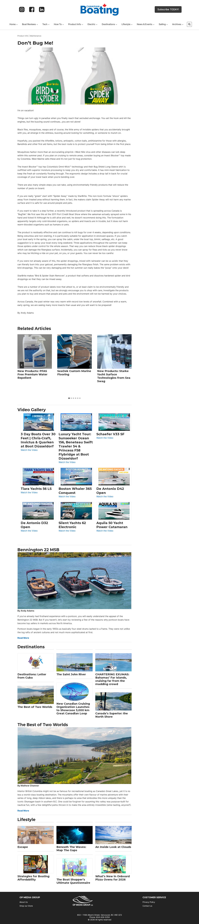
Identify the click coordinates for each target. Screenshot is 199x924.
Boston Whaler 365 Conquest (75, 491)
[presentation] (34, 351)
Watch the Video (29, 450)
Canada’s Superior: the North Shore (111, 715)
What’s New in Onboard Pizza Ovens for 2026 (112, 878)
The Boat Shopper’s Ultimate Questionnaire (73, 881)
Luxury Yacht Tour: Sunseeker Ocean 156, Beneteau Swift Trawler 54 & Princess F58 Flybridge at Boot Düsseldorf (76, 446)
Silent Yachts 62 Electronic (72, 525)
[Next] (127, 365)
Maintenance (35, 36)
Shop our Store (26, 906)
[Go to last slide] (22, 365)
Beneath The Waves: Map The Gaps (71, 848)
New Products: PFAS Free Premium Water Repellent (32, 374)
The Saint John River (71, 674)
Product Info (22, 36)
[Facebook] (31, 9)
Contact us (147, 906)
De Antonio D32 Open (34, 525)
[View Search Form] (189, 24)
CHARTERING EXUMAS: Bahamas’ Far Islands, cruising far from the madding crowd (112, 679)
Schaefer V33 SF (110, 434)
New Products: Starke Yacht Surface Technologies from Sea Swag (113, 376)
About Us (23, 902)
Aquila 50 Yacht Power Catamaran (112, 525)
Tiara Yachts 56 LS (36, 489)
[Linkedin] (41, 9)
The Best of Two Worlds (34, 707)
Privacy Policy (149, 902)
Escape (22, 847)
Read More (23, 638)
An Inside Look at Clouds (113, 847)
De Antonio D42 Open (110, 491)
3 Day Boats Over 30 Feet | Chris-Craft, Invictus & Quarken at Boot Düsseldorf (38, 440)
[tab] (69, 398)
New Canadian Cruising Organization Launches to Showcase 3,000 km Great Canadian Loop (73, 708)
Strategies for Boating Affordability (33, 878)
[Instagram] (21, 9)
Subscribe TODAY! (168, 9)
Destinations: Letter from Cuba (31, 676)
